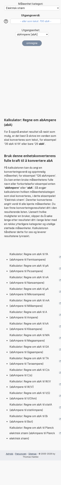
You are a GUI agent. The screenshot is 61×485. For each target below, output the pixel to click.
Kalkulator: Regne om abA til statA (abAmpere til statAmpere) (30, 407)
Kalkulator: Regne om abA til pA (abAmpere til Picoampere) (29, 268)
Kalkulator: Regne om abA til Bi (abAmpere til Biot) (28, 419)
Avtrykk (9, 453)
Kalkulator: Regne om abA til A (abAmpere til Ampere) (28, 314)
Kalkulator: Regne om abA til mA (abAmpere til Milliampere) (29, 303)
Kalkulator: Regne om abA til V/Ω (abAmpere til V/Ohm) (29, 395)
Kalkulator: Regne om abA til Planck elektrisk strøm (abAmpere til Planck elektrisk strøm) (32, 433)
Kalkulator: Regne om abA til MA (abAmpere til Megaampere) (29, 338)
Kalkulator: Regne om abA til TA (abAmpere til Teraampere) (29, 361)
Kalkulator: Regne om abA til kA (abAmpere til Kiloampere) (29, 326)
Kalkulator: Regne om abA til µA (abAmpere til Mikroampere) (29, 291)
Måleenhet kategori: (30, 3)
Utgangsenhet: (31, 30)
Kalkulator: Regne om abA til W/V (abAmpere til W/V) (30, 384)
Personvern (20, 453)
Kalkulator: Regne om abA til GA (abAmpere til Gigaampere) (29, 349)
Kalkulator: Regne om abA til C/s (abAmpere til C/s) (29, 372)
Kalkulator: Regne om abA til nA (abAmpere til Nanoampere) (29, 280)
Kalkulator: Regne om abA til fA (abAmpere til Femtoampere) (28, 257)
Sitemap (32, 453)
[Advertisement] (30, 82)
